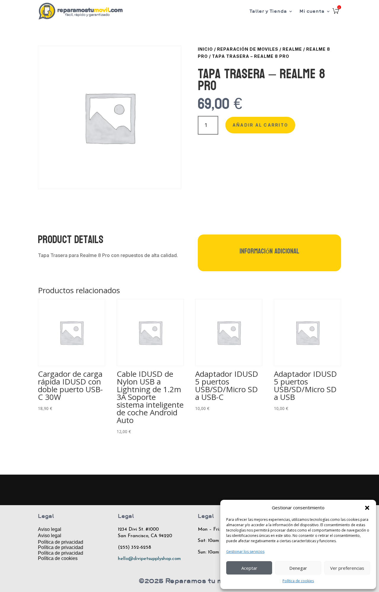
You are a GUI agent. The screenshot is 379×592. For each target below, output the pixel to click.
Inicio (205, 49)
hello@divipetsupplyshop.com (149, 558)
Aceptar (249, 568)
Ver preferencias (347, 568)
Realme (292, 49)
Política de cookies (298, 580)
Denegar (298, 568)
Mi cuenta (312, 11)
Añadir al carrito (260, 124)
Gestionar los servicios (245, 551)
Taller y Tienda (268, 11)
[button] (367, 508)
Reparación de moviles (247, 49)
